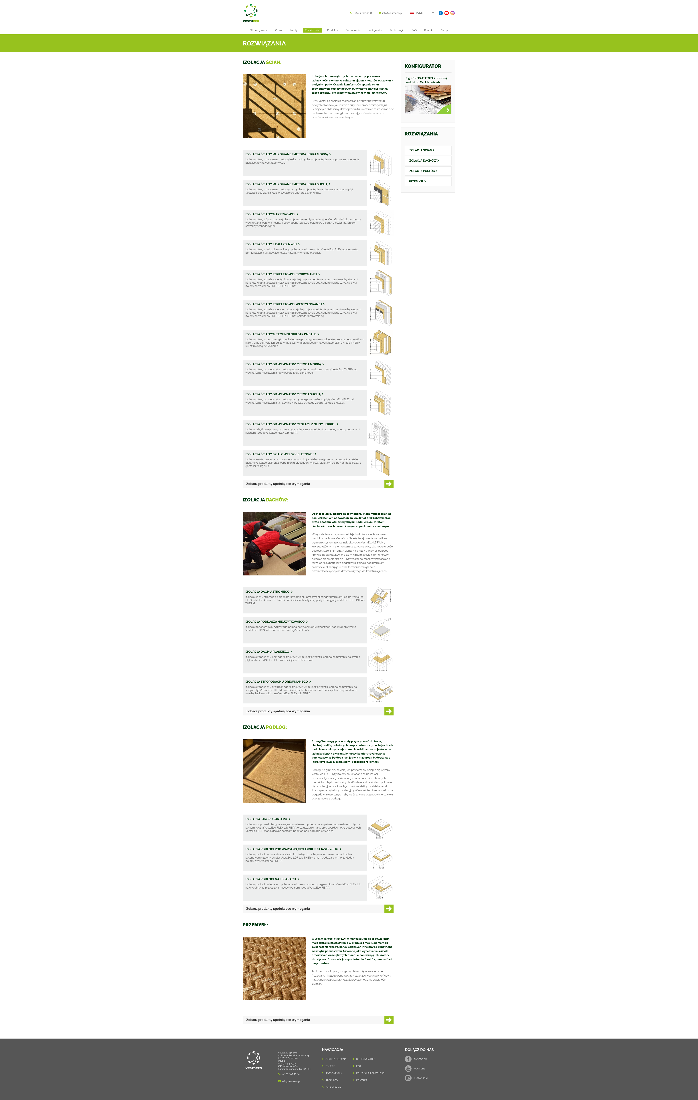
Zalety (293, 30)
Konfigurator (375, 30)
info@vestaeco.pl (392, 13)
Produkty (332, 30)
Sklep (444, 30)
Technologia (397, 30)
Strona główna (259, 30)
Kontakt (428, 30)
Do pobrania (353, 30)
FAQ (414, 30)
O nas (278, 30)
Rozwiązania (312, 30)
